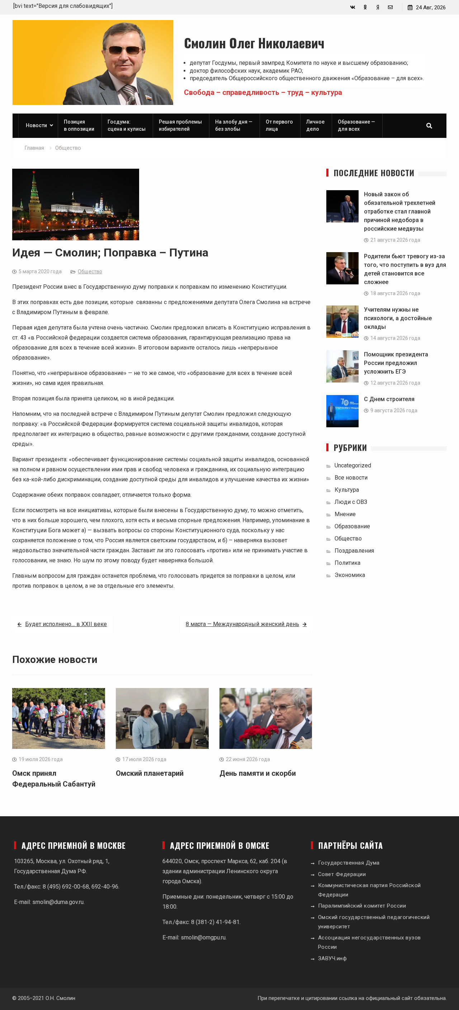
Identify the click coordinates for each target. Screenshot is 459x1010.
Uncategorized (353, 465)
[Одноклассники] (365, 7)
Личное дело (315, 125)
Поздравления (354, 550)
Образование (352, 526)
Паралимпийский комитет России (362, 906)
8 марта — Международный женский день (242, 624)
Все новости (351, 477)
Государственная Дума (349, 863)
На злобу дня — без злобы (233, 125)
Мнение (345, 514)
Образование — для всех (356, 125)
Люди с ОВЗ (351, 502)
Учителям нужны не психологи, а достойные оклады (398, 318)
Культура (347, 489)
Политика (347, 562)
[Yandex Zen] (378, 7)
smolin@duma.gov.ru (58, 902)
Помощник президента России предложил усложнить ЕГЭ (396, 363)
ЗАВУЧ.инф (332, 958)
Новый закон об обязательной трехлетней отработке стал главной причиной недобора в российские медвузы (399, 211)
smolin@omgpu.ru (203, 937)
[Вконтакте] (352, 7)
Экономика (350, 575)
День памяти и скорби (257, 773)
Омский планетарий (150, 773)
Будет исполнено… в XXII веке (66, 624)
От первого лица (279, 125)
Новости (36, 125)
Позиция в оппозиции (79, 125)
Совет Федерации (342, 874)
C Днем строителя (389, 399)
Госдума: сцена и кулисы (127, 125)
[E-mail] (390, 7)
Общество (90, 271)
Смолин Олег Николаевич (254, 42)
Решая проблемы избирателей (180, 125)
